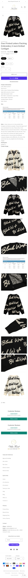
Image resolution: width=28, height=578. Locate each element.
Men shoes (5, 464)
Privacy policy (7, 573)
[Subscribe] (20, 539)
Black (3, 58)
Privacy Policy (6, 509)
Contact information (14, 575)
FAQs (4, 491)
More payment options (14, 81)
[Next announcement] (25, 1)
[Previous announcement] (2, 1)
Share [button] (4, 402)
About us (5, 497)
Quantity (2, 66)
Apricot (10, 58)
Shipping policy (21, 573)
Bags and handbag (7, 458)
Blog (4, 494)
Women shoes (6, 470)
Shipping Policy (6, 515)
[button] (2, 7)
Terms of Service (6, 518)
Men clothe (5, 461)
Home (4, 479)
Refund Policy (6, 512)
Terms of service (14, 573)
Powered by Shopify (15, 570)
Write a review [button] (14, 419)
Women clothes (6, 467)
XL (11, 63)
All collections (6, 482)
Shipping (7, 53)
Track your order (6, 488)
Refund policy (22, 570)
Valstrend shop (8, 570)
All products (5, 485)
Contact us (5, 500)
